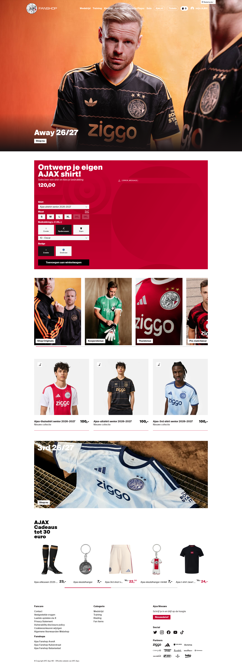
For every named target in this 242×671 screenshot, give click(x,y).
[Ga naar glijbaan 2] (99, 509)
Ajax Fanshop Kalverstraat (47, 645)
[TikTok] (182, 632)
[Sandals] (178, 650)
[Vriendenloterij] (167, 650)
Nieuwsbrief (161, 617)
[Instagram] (162, 632)
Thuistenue (145, 340)
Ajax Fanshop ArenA (44, 641)
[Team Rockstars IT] (188, 650)
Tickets (172, 8)
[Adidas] (167, 644)
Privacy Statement (43, 621)
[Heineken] (178, 656)
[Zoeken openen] (214, 8)
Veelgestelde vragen (44, 614)
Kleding (108, 8)
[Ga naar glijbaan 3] (143, 509)
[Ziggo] (157, 644)
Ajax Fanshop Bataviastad (47, 648)
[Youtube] (175, 632)
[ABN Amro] (178, 644)
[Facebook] (168, 632)
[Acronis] (188, 644)
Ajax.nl (159, 8)
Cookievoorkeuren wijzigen (48, 628)
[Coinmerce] (198, 650)
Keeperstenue (96, 340)
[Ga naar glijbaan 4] (186, 509)
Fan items (120, 8)
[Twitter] (155, 632)
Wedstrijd (85, 8)
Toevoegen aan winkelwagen (64, 262)
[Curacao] (157, 650)
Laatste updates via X (45, 618)
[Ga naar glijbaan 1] (56, 509)
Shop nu (40, 140)
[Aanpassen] (40, 364)
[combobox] (63, 207)
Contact (38, 611)
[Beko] (188, 656)
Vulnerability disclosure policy (49, 624)
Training (97, 8)
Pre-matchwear (198, 340)
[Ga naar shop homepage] (41, 8)
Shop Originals (45, 340)
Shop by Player (136, 8)
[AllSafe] (167, 656)
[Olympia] (157, 656)
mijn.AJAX (202, 8)
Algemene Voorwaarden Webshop (51, 631)
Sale (149, 8)
